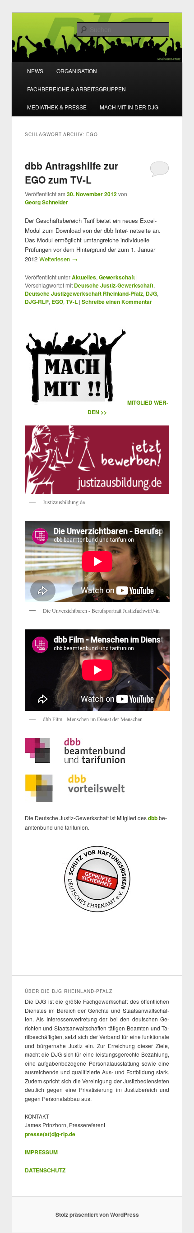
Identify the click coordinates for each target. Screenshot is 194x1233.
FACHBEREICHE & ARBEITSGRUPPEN (76, 89)
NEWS (35, 71)
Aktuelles (84, 277)
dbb (153, 818)
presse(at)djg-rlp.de (50, 1134)
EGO (57, 302)
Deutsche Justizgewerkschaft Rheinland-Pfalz (84, 293)
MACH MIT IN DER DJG (129, 107)
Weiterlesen (58, 259)
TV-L (72, 302)
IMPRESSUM (41, 1152)
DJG (151, 293)
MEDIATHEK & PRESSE (57, 107)
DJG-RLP (37, 302)
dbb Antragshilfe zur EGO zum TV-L (71, 173)
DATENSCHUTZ (45, 1170)
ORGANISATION (76, 71)
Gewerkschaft (117, 277)
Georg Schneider (46, 202)
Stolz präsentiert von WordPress (97, 1214)
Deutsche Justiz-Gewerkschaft (113, 285)
